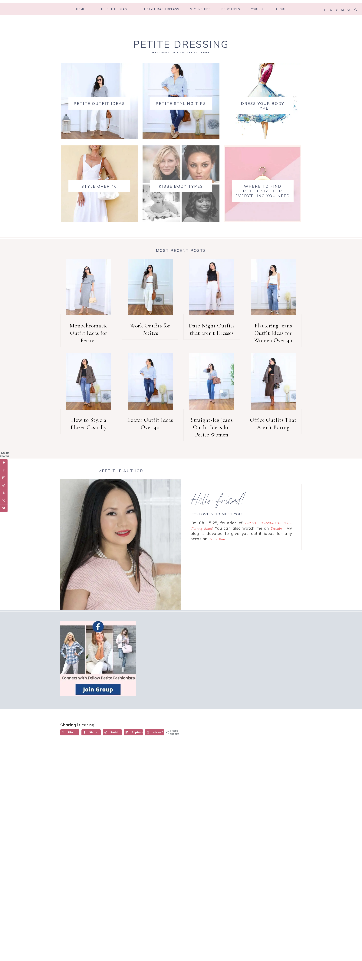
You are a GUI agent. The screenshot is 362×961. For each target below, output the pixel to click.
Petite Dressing (181, 44)
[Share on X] (4, 500)
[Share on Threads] (4, 493)
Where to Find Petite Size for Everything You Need (262, 191)
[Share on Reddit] (4, 485)
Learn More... (219, 539)
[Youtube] (331, 5)
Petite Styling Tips (181, 103)
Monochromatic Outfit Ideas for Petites (89, 333)
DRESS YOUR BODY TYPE (262, 106)
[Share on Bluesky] (4, 508)
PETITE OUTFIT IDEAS (99, 103)
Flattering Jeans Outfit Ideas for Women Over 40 (273, 333)
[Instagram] (343, 5)
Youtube (276, 528)
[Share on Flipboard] (4, 478)
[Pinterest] (337, 5)
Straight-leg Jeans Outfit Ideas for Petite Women (212, 427)
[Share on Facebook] (4, 470)
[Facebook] (325, 5)
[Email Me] (349, 5)
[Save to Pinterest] (4, 463)
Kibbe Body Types (181, 186)
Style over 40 (99, 186)
